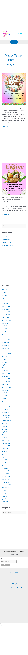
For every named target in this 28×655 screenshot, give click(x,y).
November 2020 (6, 479)
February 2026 (6, 306)
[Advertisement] (14, 14)
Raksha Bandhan (6, 237)
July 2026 (4, 292)
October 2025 (5, 317)
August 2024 (5, 356)
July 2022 (4, 426)
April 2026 (4, 300)
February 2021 (6, 471)
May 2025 (4, 331)
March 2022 (5, 437)
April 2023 (4, 401)
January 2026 (5, 309)
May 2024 (4, 365)
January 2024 (5, 376)
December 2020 (6, 476)
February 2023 (6, 406)
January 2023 (5, 409)
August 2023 (5, 390)
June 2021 (4, 459)
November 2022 (6, 415)
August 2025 (5, 323)
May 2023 (4, 398)
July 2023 (4, 393)
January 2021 (5, 473)
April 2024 (4, 367)
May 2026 (4, 298)
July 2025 (4, 326)
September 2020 (6, 485)
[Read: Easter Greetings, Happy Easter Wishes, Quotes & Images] (14, 178)
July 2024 (4, 359)
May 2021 (4, 462)
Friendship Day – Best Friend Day (11, 248)
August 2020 (5, 487)
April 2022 (4, 434)
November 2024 (6, 348)
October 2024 (5, 351)
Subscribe (4, 558)
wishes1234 (21, 33)
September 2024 (6, 353)
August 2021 (5, 454)
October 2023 (5, 384)
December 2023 (6, 379)
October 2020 (5, 482)
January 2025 (5, 342)
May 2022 (4, 432)
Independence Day (7, 242)
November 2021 (6, 446)
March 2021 (5, 468)
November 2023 (6, 381)
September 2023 (6, 387)
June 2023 (4, 395)
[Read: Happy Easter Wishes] (14, 89)
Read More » (5, 126)
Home (14, 42)
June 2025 (4, 328)
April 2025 (4, 334)
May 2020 (4, 496)
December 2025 (6, 312)
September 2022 (6, 420)
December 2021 (6, 443)
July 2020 (4, 490)
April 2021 (4, 465)
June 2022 (4, 429)
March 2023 (5, 404)
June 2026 (4, 295)
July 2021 (4, 457)
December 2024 (6, 345)
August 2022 (5, 423)
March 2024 (5, 370)
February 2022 (6, 440)
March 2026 (5, 303)
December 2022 (6, 412)
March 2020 (5, 501)
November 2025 (6, 314)
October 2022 (5, 418)
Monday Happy (6, 239)
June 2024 (4, 362)
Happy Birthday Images (8, 245)
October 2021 (5, 448)
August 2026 (5, 289)
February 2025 (6, 340)
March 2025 (5, 337)
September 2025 (6, 320)
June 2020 (4, 493)
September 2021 (6, 451)
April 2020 (4, 499)
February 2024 (6, 373)
